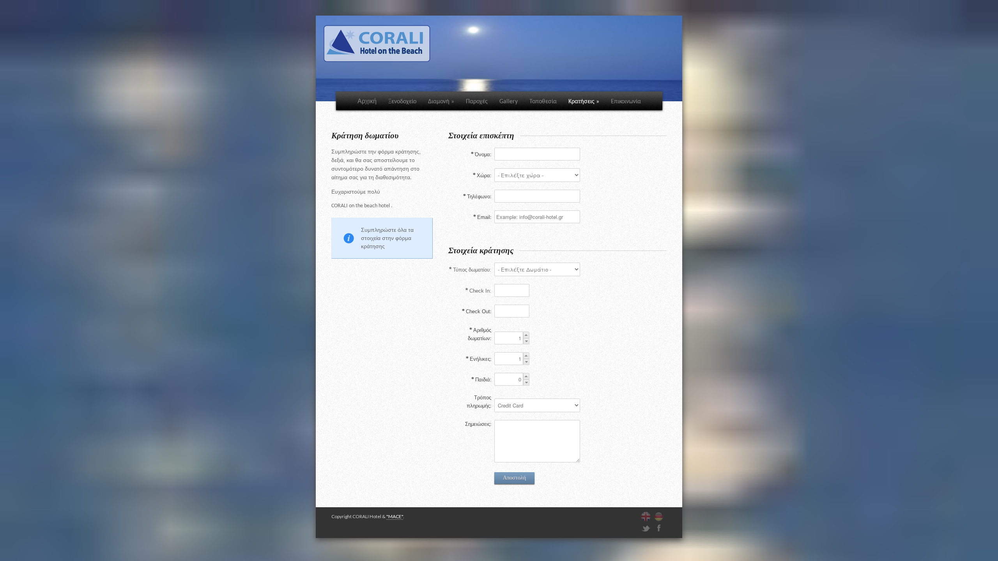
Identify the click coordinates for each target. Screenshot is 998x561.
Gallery (508, 102)
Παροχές (477, 102)
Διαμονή (441, 102)
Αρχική (367, 101)
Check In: (480, 291)
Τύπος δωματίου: (472, 270)
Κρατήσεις (583, 102)
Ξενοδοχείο (402, 102)
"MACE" (394, 516)
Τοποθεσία (543, 102)
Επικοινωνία (626, 102)
